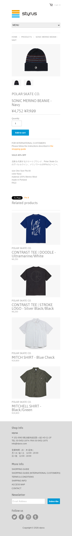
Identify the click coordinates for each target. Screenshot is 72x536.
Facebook (21, 517)
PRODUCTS (26, 37)
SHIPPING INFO (19, 481)
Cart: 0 (57, 5)
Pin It (26, 198)
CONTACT (16, 488)
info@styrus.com (19, 443)
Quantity (15, 118)
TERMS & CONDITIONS (23, 477)
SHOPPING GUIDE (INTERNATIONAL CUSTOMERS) (36, 473)
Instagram (28, 517)
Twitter (14, 517)
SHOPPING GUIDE (20, 469)
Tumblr (35, 517)
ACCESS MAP (18, 484)
